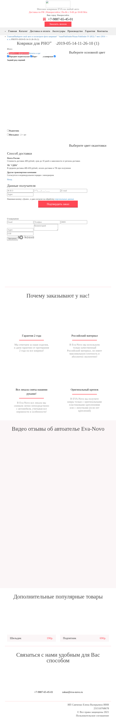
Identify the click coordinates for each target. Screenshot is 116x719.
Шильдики (14, 135)
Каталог (23, 31)
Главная (12, 31)
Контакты (102, 31)
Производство (75, 31)
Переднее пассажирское (42, 57)
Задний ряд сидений (16, 60)
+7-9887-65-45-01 (60, 19)
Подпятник (14, 131)
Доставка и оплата (40, 31)
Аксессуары (58, 31)
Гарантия (90, 31)
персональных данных (64, 199)
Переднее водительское (19, 57)
